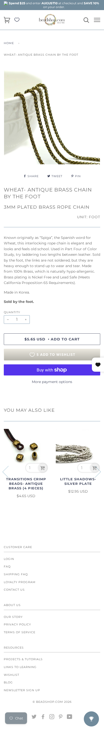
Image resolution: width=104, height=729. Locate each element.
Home (9, 43)
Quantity (12, 312)
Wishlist (11, 675)
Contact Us (14, 589)
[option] (54, 5)
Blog (8, 682)
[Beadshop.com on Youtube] (69, 717)
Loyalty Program (20, 582)
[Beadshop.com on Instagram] (52, 717)
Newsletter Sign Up (22, 690)
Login (9, 559)
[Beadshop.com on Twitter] (34, 717)
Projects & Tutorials (23, 659)
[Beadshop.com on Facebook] (43, 717)
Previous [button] (11, 6)
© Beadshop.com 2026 (52, 702)
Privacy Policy (17, 624)
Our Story (13, 617)
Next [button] (97, 6)
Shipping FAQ (16, 574)
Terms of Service (19, 632)
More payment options (52, 381)
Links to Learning (20, 667)
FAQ (7, 566)
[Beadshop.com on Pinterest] (60, 717)
